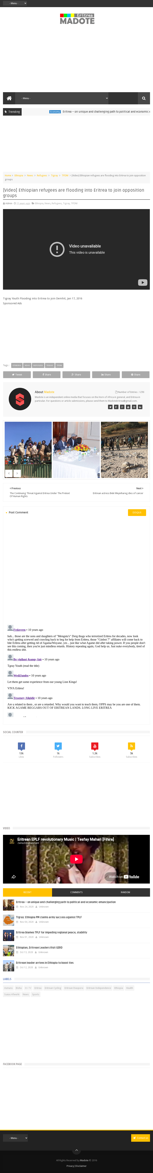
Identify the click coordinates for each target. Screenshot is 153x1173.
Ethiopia (19, 175)
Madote (84, 1160)
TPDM (65, 175)
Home (8, 175)
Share (48, 374)
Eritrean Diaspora (74, 988)
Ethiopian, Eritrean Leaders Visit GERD (39, 947)
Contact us (142, 1137)
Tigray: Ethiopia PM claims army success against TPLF (49, 917)
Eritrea (38, 988)
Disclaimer (81, 1166)
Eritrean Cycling (53, 988)
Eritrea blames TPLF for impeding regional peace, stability (51, 932)
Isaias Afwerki (11, 994)
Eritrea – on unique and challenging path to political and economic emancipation (101, 111)
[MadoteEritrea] (110, 407)
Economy (41, 111)
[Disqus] (76, 570)
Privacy (70, 1166)
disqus (137, 512)
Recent (28, 892)
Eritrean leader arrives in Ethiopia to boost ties (45, 962)
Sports (35, 994)
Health (129, 988)
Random (125, 892)
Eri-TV (28, 988)
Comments (76, 892)
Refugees (42, 175)
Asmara (8, 988)
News (30, 175)
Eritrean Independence (99, 988)
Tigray (54, 175)
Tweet (18, 374)
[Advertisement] (76, 60)
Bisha (19, 988)
